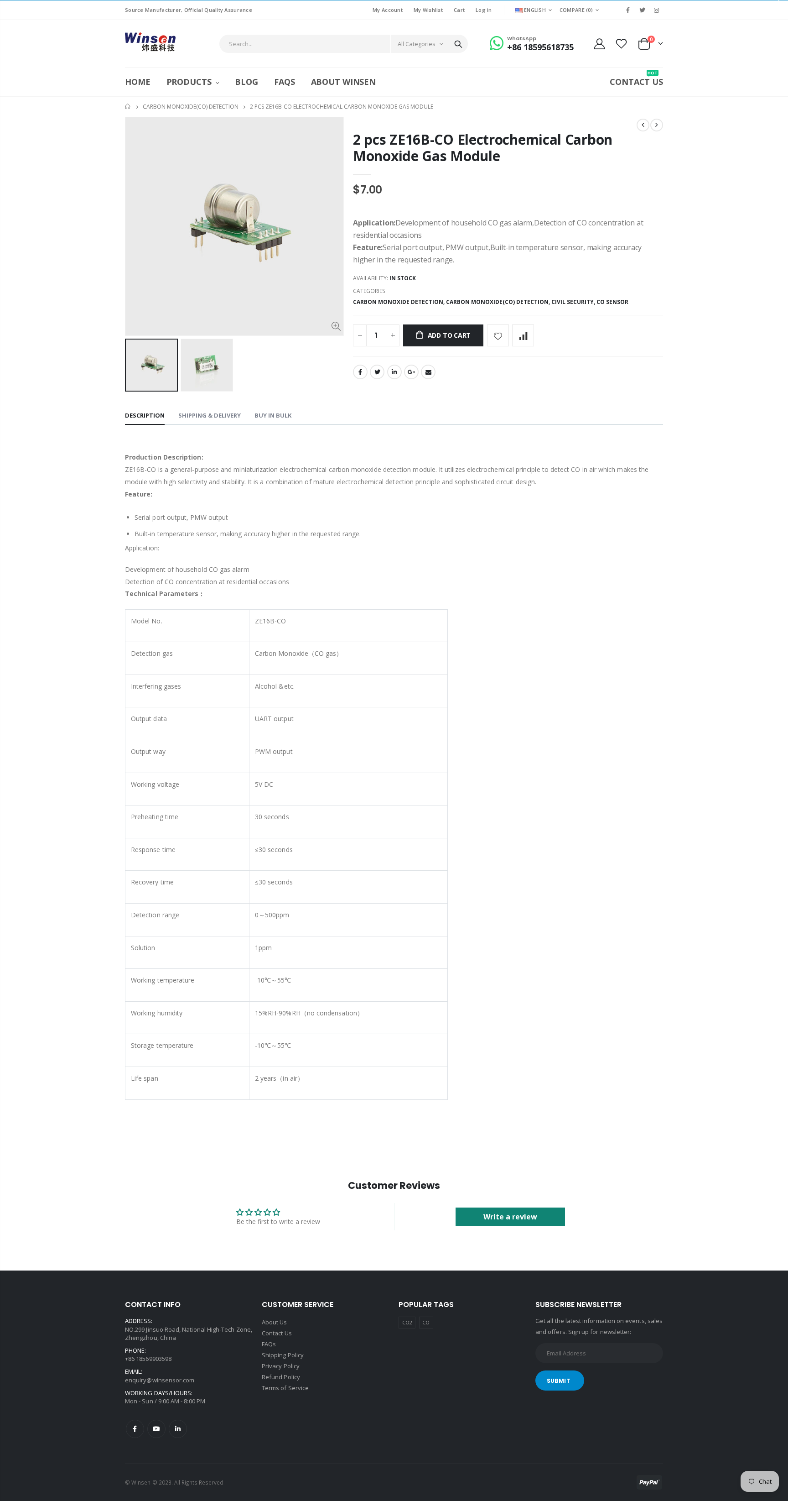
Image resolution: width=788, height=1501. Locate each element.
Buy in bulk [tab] (272, 415)
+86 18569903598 (148, 1359)
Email (428, 372)
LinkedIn (394, 372)
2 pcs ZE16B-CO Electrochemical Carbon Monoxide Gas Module (482, 147)
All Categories (416, 44)
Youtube (156, 1429)
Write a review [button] (510, 1217)
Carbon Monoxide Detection (398, 302)
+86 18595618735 (540, 47)
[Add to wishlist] (498, 335)
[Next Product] (656, 125)
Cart (459, 9)
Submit (558, 1381)
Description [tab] (145, 415)
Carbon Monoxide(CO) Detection (190, 106)
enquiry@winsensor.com (159, 1380)
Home (128, 106)
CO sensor (612, 302)
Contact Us (277, 1333)
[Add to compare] (523, 335)
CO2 (407, 1322)
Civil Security (572, 302)
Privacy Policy (281, 1366)
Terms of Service (285, 1388)
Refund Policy (281, 1377)
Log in (484, 9)
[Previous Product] (643, 125)
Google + (411, 372)
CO (426, 1322)
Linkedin (178, 1429)
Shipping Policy (283, 1355)
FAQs (269, 1344)
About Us (274, 1322)
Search (458, 44)
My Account (388, 9)
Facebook (360, 372)
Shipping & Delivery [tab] (209, 415)
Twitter (377, 372)
